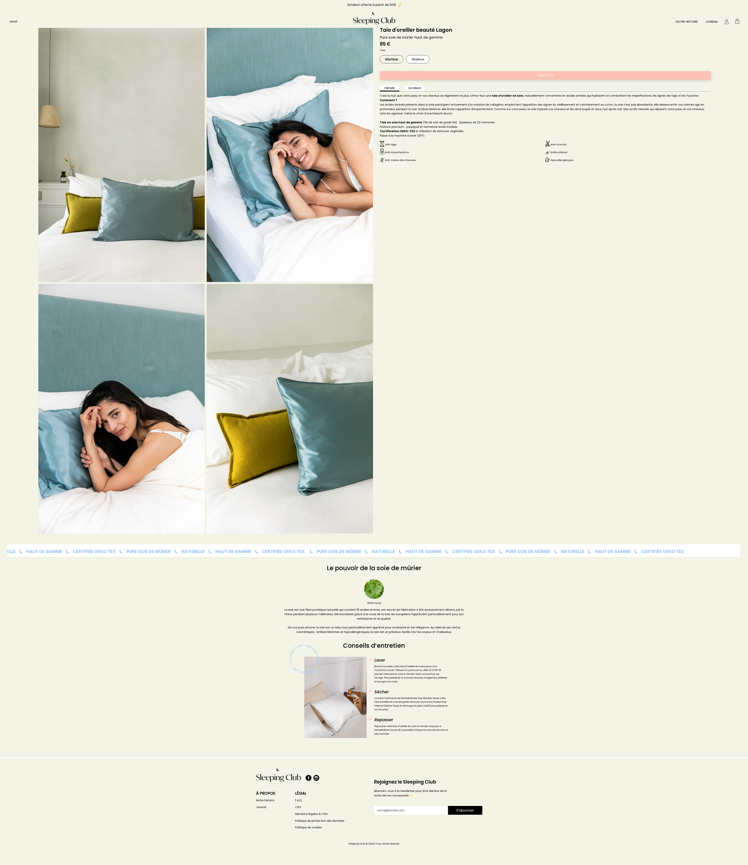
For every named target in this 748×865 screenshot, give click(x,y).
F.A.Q (298, 800)
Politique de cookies (308, 827)
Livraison (414, 88)
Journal (712, 21)
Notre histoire (687, 21)
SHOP (14, 21)
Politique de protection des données (319, 821)
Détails (389, 88)
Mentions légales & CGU (311, 814)
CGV (298, 807)
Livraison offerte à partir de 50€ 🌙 (374, 5)
